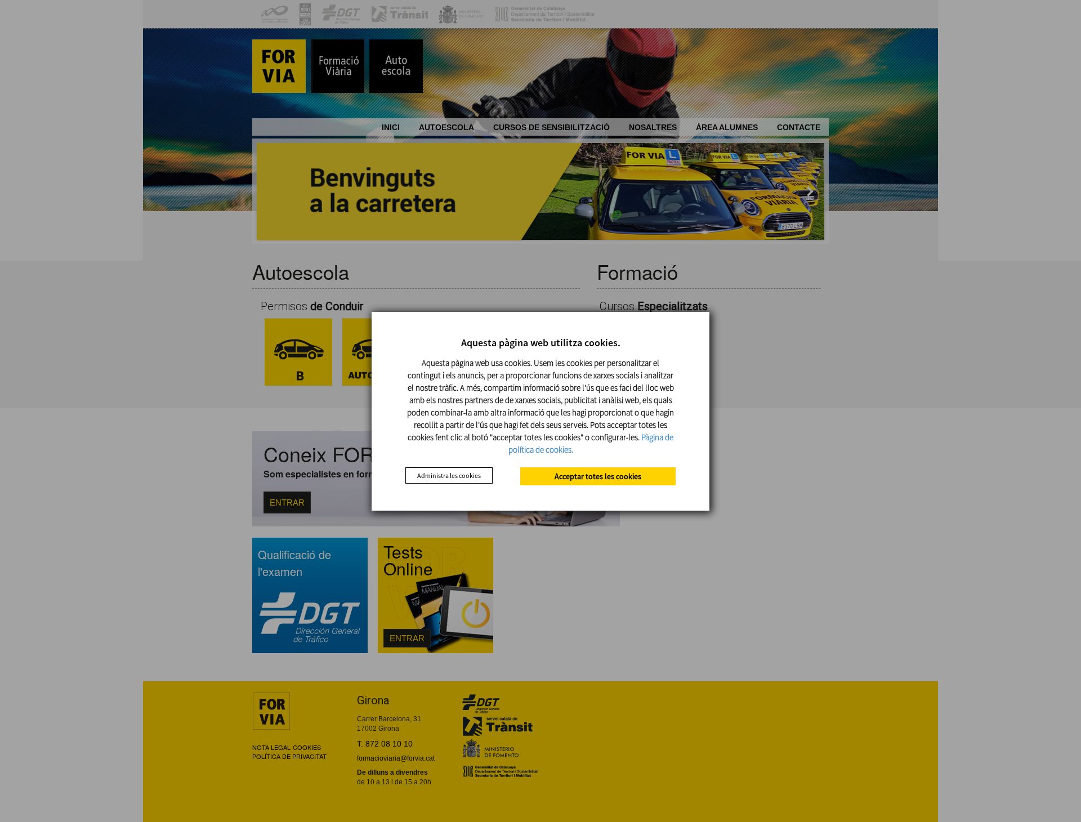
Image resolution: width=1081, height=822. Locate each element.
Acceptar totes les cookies (598, 476)
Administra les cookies (449, 475)
